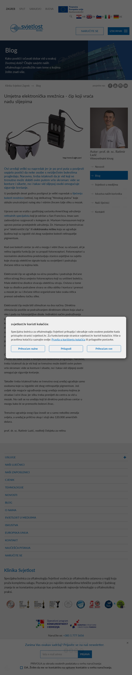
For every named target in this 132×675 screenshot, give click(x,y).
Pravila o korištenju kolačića (68, 339)
